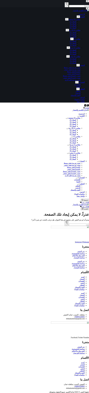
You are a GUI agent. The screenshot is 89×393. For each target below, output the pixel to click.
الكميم (82, 116)
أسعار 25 (73, 120)
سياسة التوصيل (79, 257)
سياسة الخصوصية (78, 253)
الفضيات (82, 177)
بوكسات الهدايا (79, 194)
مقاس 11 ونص (75, 153)
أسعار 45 (73, 124)
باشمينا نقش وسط (73, 167)
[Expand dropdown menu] (78, 116)
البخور (82, 283)
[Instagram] (85, 106)
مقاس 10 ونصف (74, 118)
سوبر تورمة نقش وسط (72, 163)
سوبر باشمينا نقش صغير (71, 173)
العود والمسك (75, 190)
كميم (83, 277)
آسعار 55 (73, 126)
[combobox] (79, 225)
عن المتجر (81, 251)
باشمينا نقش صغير (73, 169)
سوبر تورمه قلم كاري (72, 175)
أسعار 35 (73, 122)
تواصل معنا (81, 196)
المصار (82, 161)
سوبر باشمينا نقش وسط (71, 171)
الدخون (77, 188)
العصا (78, 182)
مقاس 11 (77, 136)
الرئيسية (82, 114)
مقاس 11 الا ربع (74, 128)
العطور (82, 184)
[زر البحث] (66, 223)
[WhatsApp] (87, 106)
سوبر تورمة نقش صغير (72, 165)
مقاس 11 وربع (75, 145)
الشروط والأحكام (78, 255)
